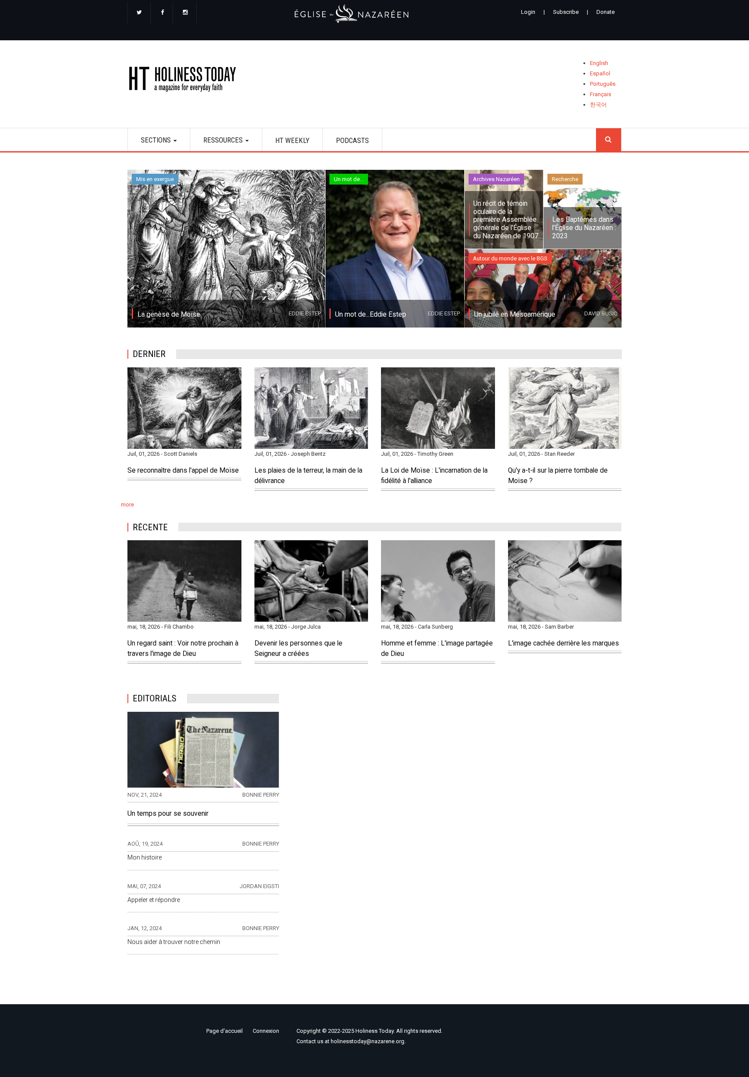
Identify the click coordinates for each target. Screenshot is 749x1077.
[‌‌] (139, 13)
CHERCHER (608, 139)
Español (600, 73)
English (599, 63)
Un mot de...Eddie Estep (370, 314)
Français (600, 94)
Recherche (565, 179)
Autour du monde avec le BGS (510, 258)
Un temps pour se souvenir (167, 813)
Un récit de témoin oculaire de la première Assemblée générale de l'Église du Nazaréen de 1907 (505, 220)
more (127, 504)
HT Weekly (292, 140)
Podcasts (352, 140)
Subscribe (566, 12)
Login (528, 12)
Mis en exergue (155, 179)
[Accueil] (185, 81)
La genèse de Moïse (168, 314)
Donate (605, 12)
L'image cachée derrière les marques (563, 643)
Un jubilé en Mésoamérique (514, 314)
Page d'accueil (224, 1031)
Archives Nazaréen (496, 179)
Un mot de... (349, 179)
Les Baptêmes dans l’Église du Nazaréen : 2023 (584, 228)
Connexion (266, 1031)
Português (602, 84)
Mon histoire (144, 857)
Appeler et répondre (153, 899)
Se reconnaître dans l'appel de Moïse (183, 470)
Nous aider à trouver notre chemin (173, 941)
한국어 (598, 104)
